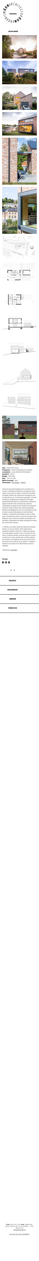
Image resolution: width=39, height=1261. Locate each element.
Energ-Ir (23, 483)
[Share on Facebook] (3, 563)
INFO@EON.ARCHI (19, 1230)
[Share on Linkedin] (6, 562)
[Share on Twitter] (9, 562)
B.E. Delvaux (16, 483)
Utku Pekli (14, 550)
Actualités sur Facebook (19, 1234)
